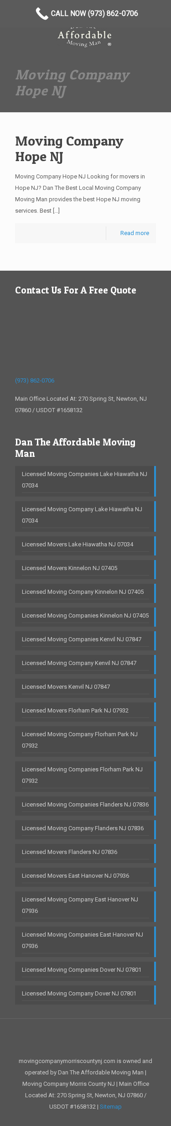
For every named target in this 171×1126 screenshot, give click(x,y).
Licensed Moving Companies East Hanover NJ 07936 (82, 940)
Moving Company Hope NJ (69, 148)
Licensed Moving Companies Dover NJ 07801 (81, 969)
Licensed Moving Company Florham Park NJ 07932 (80, 740)
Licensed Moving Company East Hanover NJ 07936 (80, 905)
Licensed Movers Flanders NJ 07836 (69, 851)
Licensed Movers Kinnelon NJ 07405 (69, 568)
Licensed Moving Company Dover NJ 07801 (79, 993)
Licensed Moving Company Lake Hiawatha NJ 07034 (82, 515)
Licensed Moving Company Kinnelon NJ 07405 (83, 591)
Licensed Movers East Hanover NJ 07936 (75, 875)
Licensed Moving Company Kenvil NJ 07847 (79, 663)
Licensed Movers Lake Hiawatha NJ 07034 (77, 544)
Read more (134, 233)
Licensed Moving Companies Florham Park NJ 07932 (82, 775)
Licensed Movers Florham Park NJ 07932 (75, 710)
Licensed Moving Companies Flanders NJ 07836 (85, 804)
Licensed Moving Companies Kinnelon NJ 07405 (85, 615)
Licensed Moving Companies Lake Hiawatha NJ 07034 (84, 480)
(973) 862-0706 (34, 380)
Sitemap (111, 1106)
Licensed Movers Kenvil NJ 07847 (66, 686)
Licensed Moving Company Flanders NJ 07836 (83, 828)
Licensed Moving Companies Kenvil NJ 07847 (81, 639)
